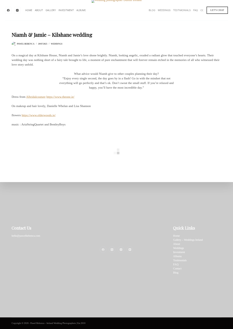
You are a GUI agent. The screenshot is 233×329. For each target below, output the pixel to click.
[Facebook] (8, 10)
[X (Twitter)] (112, 249)
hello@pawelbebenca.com (26, 235)
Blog (152, 10)
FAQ (195, 10)
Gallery (51, 10)
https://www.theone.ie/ (60, 96)
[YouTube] (130, 249)
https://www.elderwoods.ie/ (39, 115)
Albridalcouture (36, 96)
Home (28, 10)
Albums (81, 10)
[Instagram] (17, 10)
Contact (177, 268)
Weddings (164, 10)
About (39, 10)
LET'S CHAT (217, 10)
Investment (66, 10)
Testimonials (182, 10)
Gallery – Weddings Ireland (188, 239)
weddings (56, 44)
